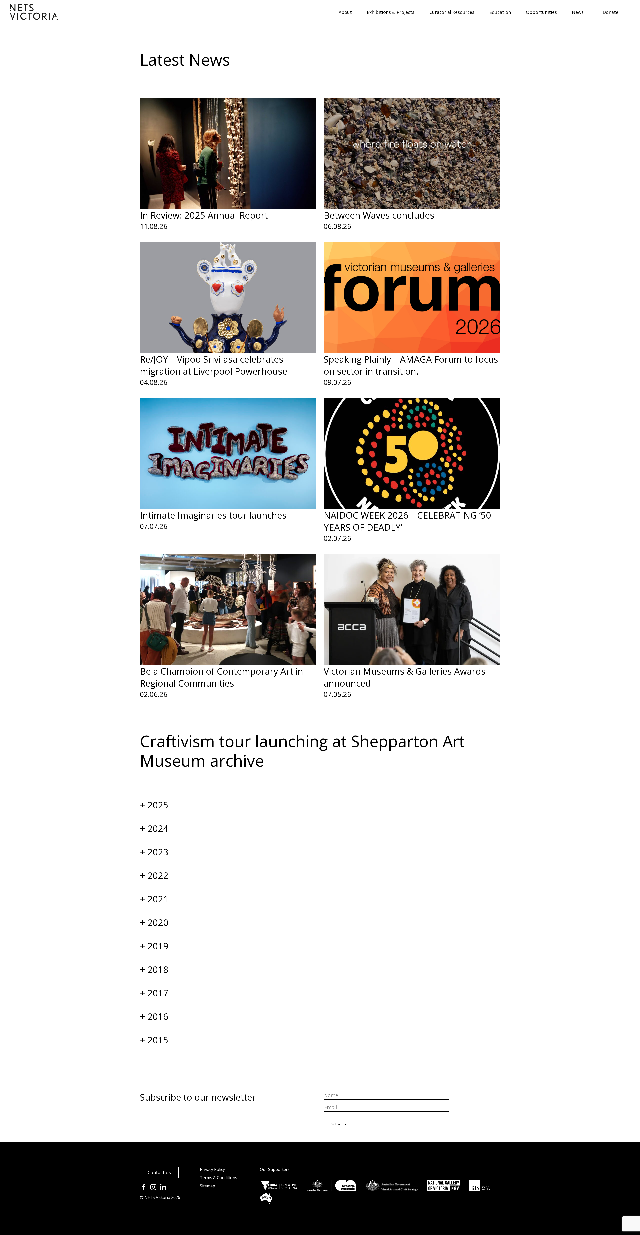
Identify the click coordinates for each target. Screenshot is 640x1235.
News (578, 12)
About (345, 12)
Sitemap (207, 1186)
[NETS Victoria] (34, 18)
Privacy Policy (212, 1169)
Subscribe (339, 1124)
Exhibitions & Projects (390, 12)
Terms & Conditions (218, 1177)
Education (500, 12)
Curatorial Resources (452, 12)
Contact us (159, 1173)
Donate (610, 12)
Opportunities (541, 12)
